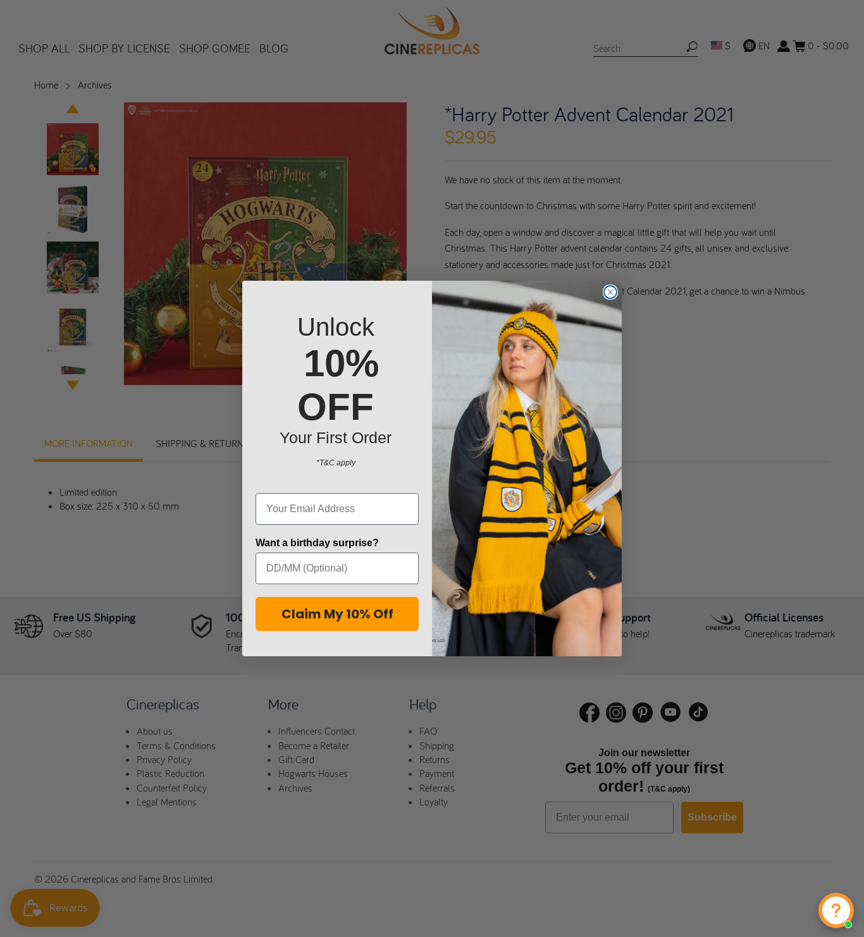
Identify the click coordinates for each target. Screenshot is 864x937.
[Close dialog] (610, 292)
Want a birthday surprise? (317, 542)
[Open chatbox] (836, 910)
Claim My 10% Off (337, 614)
